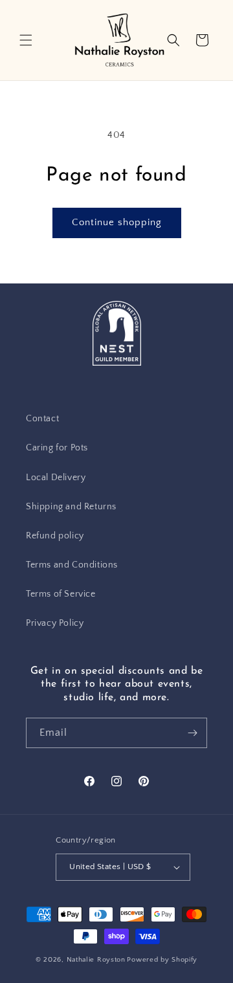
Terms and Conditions (72, 565)
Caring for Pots (57, 448)
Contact (42, 419)
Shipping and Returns (71, 507)
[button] (26, 40)
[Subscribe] (192, 733)
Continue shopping (117, 222)
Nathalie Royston (96, 960)
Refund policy (55, 536)
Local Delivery (55, 477)
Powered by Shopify (162, 960)
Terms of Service (61, 594)
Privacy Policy (54, 623)
